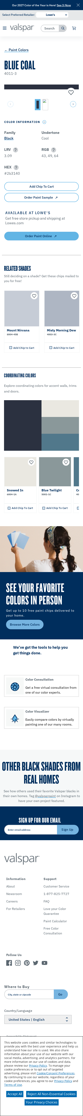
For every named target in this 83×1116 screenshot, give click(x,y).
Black (8, 138)
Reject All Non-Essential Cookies (51, 1094)
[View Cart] (74, 28)
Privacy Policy (38, 1065)
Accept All (14, 1094)
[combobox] (50, 28)
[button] (4, 28)
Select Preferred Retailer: (18, 15)
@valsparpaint (45, 796)
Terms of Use (13, 1085)
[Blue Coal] (70, 93)
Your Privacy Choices (41, 1102)
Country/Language (18, 1011)
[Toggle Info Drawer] (44, 122)
